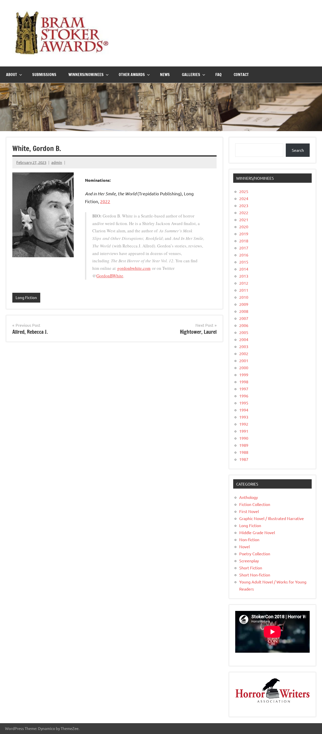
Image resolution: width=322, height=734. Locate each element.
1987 (243, 459)
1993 (243, 416)
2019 (243, 233)
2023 (243, 205)
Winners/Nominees (86, 74)
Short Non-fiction (254, 574)
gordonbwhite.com (133, 268)
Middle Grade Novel (257, 532)
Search (298, 150)
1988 (243, 452)
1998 (243, 381)
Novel (244, 546)
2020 (243, 226)
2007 (243, 318)
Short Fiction (250, 567)
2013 (243, 275)
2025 (243, 191)
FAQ (218, 74)
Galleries (191, 74)
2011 (243, 289)
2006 (243, 325)
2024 (243, 198)
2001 (243, 360)
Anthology (248, 497)
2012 (243, 282)
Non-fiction (249, 539)
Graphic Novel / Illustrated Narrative (271, 518)
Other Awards (132, 74)
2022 (105, 201)
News (165, 74)
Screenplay (249, 560)
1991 (243, 430)
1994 (243, 409)
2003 (243, 346)
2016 (243, 254)
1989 (243, 445)
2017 (243, 247)
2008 (243, 311)
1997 (243, 388)
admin (56, 162)
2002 (243, 353)
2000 (243, 367)
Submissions (44, 74)
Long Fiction (26, 297)
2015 (243, 261)
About (11, 74)
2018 (243, 240)
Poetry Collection (254, 553)
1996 (243, 395)
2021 (243, 219)
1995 (243, 402)
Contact (241, 74)
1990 (243, 438)
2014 (243, 268)
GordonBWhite (109, 276)
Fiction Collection (254, 504)
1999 (243, 374)
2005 (243, 332)
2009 (243, 304)
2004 (243, 339)
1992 (243, 423)
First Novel (249, 511)
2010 (243, 297)
